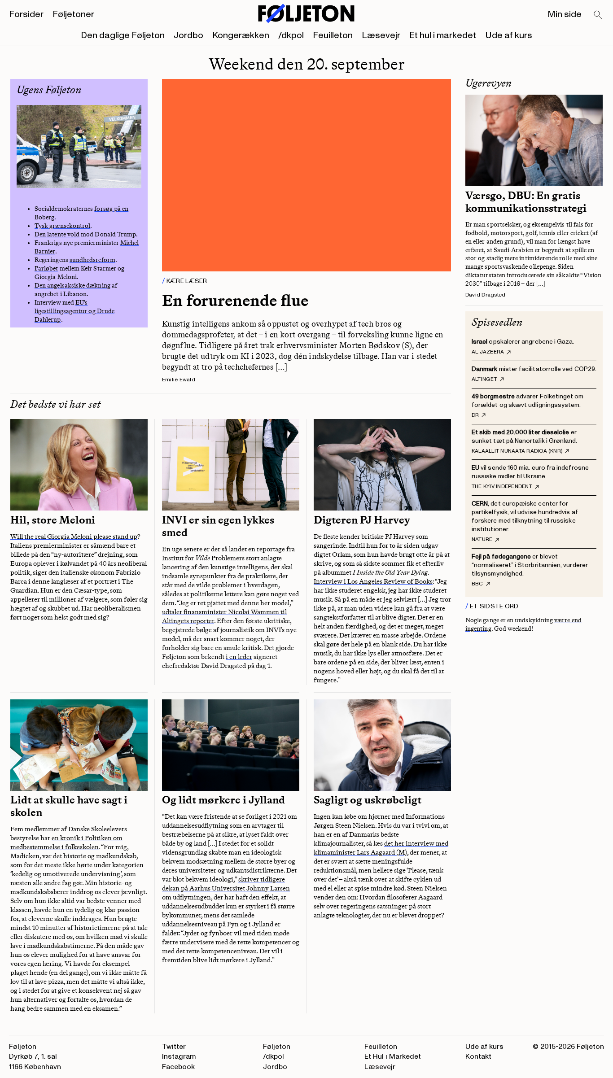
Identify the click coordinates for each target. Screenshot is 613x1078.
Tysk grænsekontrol (62, 226)
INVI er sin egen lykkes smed (218, 526)
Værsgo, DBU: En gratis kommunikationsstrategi (526, 201)
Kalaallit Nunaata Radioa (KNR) (517, 451)
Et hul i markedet (442, 35)
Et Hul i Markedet (392, 1056)
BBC (477, 584)
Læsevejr (381, 35)
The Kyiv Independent (502, 486)
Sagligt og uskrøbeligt (367, 800)
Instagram (179, 1056)
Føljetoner (73, 14)
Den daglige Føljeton (123, 35)
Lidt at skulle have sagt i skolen (68, 806)
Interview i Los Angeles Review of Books (373, 581)
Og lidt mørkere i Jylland (223, 800)
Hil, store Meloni (52, 520)
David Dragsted (485, 295)
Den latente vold (57, 234)
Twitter (174, 1047)
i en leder (239, 657)
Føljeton (276, 1047)
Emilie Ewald (178, 380)
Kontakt (478, 1056)
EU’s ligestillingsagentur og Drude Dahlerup (74, 311)
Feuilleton (333, 35)
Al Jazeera (488, 352)
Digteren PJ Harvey (362, 520)
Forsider (26, 14)
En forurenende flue (235, 300)
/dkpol (291, 35)
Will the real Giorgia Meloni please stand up (73, 536)
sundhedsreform (92, 260)
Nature (482, 539)
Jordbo (188, 35)
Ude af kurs (508, 35)
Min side (564, 14)
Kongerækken (240, 35)
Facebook (178, 1067)
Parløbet (46, 268)
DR (475, 415)
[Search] (598, 15)
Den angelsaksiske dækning (72, 285)
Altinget (484, 379)
